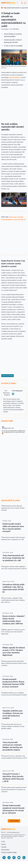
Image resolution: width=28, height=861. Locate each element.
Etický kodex (5, 850)
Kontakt (3, 847)
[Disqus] (14, 444)
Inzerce (3, 844)
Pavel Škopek (5, 552)
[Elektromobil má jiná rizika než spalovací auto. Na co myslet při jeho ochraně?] (14, 512)
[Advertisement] (14, 105)
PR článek (4, 521)
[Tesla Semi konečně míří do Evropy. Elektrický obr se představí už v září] (14, 543)
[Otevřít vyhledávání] (22, 3)
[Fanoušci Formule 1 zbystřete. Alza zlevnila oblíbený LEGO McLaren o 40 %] (14, 762)
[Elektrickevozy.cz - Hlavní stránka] (8, 3)
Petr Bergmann (5, 29)
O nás (3, 841)
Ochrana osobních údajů (8, 852)
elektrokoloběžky (14, 77)
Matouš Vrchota (6, 581)
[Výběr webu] (17, 3)
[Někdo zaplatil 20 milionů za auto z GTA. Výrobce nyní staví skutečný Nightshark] (14, 636)
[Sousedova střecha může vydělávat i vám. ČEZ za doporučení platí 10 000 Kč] (14, 573)
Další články (14, 821)
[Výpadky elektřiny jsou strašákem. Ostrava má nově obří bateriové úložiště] (14, 699)
